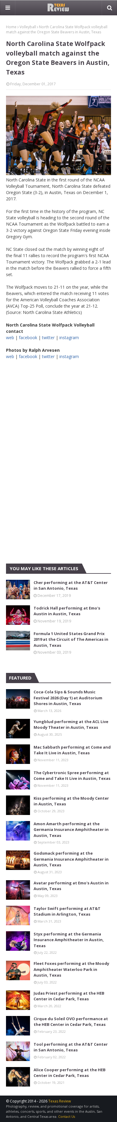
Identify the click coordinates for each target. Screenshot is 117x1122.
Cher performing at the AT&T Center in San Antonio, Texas (71, 585)
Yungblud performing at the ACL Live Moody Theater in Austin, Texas (71, 724)
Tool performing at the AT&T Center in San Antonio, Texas (71, 1047)
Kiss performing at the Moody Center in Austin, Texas (71, 801)
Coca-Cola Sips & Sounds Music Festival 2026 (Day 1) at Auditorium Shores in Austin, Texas (68, 697)
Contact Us (66, 1116)
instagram (69, 337)
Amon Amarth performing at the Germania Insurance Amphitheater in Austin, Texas (71, 829)
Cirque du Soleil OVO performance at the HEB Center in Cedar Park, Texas (71, 1021)
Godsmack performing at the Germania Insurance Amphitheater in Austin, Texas (71, 859)
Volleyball (28, 26)
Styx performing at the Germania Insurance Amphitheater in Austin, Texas (69, 939)
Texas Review (59, 1101)
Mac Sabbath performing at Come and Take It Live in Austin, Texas (72, 750)
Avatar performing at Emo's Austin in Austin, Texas (71, 886)
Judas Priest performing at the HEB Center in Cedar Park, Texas (69, 996)
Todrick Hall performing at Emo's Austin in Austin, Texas (67, 611)
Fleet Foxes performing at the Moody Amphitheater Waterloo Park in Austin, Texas (71, 969)
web (10, 337)
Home (11, 26)
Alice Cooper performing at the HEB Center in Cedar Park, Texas (70, 1072)
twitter (48, 337)
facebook (28, 337)
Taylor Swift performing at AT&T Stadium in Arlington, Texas (67, 911)
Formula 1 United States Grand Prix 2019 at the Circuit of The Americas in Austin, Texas (71, 639)
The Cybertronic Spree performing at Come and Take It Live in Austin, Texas (72, 775)
